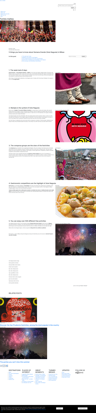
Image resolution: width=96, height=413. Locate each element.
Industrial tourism (52, 375)
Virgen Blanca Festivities (40, 377)
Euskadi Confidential (53, 379)
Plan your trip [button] (3, 15)
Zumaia (10, 377)
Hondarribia (11, 378)
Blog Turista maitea (65, 373)
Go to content (2, 0)
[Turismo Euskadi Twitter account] (27, 5)
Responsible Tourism (66, 377)
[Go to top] (1, 366)
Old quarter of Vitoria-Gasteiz (27, 381)
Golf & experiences (52, 380)
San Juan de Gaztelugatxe (14, 373)
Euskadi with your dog (53, 374)
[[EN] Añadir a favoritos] (3, 366)
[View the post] (18, 309)
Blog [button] (1, 16)
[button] (74, 2)
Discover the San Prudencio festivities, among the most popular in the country (29, 325)
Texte (75, 3)
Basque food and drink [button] (5, 13)
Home (10, 43)
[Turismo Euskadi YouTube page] (26, 5)
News (63, 372)
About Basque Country (66, 374)
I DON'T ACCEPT (82, 408)
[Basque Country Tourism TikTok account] (23, 5)
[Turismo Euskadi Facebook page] (24, 5)
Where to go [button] (3, 11)
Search (72, 7)
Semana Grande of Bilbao (40, 374)
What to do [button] (3, 12)
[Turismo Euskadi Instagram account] (21, 5)
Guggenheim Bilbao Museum (27, 374)
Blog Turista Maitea (12, 44)
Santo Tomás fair (38, 381)
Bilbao (10, 372)
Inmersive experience (66, 375)
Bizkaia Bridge (25, 375)
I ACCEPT (59, 408)
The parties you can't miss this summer (15, 362)
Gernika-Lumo (11, 379)
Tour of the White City (53, 376)
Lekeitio (10, 374)
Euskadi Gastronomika (53, 377)
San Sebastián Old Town (26, 382)
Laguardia (10, 375)
